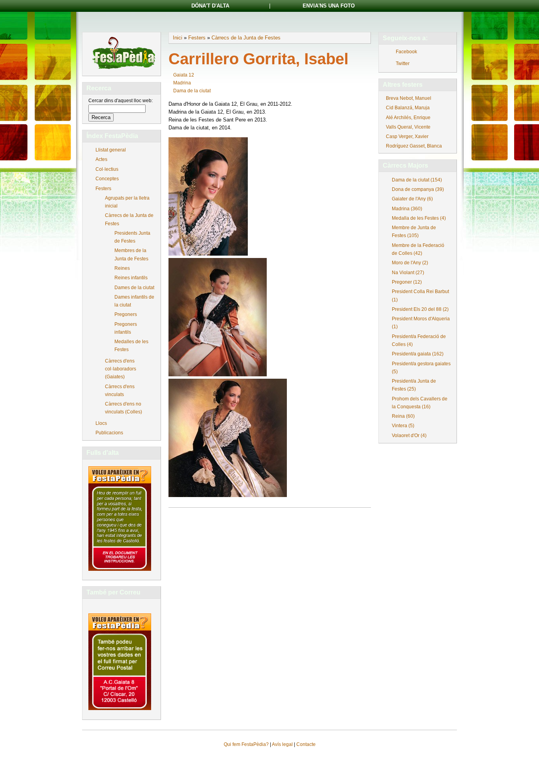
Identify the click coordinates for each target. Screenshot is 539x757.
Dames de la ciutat (134, 287)
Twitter (403, 63)
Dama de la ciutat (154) (417, 180)
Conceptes (107, 178)
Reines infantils (131, 277)
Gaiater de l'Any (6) (412, 199)
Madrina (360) (407, 208)
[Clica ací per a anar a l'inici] (123, 70)
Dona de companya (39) (418, 189)
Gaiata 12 (183, 75)
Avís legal (282, 744)
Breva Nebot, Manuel (408, 98)
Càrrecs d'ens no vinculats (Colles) (123, 408)
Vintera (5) (403, 425)
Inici (177, 38)
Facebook (406, 51)
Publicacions (109, 433)
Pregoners (125, 314)
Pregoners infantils (125, 328)
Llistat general (110, 150)
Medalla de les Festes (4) (419, 218)
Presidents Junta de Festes (132, 237)
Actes (101, 159)
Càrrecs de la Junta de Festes (129, 219)
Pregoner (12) (407, 282)
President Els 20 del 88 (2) (420, 309)
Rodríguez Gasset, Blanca (414, 146)
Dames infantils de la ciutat (134, 301)
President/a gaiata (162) (418, 354)
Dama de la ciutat (192, 90)
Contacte (306, 744)
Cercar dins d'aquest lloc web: (120, 100)
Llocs (101, 423)
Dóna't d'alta (210, 6)
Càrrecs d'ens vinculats (120, 390)
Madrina (182, 83)
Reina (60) (403, 416)
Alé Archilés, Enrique (408, 117)
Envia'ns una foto (329, 6)
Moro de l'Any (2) (410, 262)
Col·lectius (106, 169)
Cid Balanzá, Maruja (408, 107)
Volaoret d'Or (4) (409, 435)
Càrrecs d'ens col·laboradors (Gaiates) (120, 368)
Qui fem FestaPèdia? (246, 744)
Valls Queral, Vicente (408, 127)
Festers (103, 188)
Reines (122, 268)
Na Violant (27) (408, 272)
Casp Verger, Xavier (407, 136)
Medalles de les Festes (131, 345)
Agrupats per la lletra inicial (127, 202)
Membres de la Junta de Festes (131, 254)
